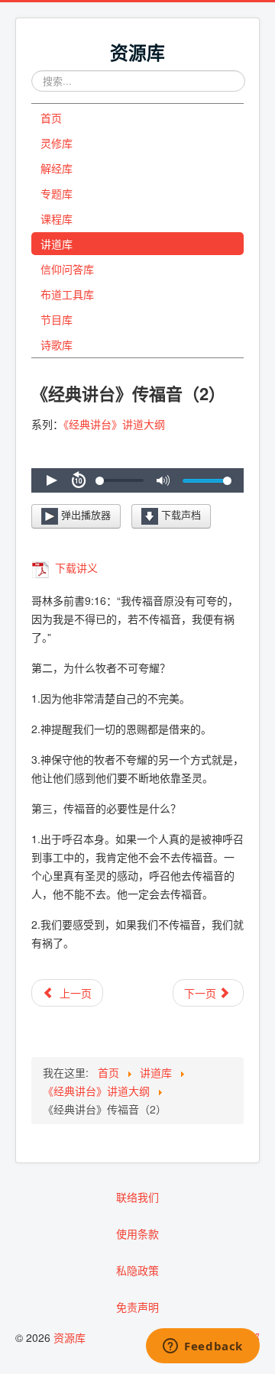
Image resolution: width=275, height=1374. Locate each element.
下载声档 (179, 515)
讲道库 (56, 243)
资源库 (69, 1337)
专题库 (56, 193)
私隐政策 (137, 1270)
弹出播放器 (84, 515)
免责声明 (137, 1306)
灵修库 (56, 142)
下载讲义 (75, 567)
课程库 (56, 218)
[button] (51, 480)
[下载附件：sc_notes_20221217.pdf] (42, 567)
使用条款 (137, 1233)
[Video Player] (137, 480)
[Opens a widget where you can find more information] (203, 1347)
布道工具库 (67, 294)
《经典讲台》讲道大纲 (114, 424)
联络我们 (137, 1196)
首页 (51, 117)
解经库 (56, 168)
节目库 (56, 319)
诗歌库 (56, 344)
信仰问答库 (67, 268)
